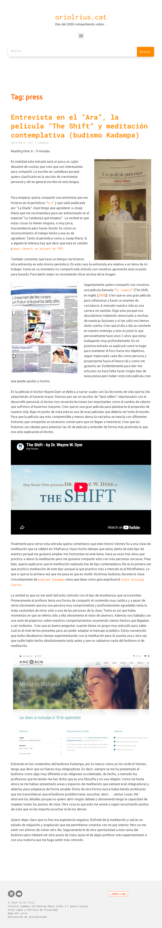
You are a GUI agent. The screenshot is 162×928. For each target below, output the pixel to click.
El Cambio (124, 290)
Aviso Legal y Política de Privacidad (33, 910)
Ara (50, 203)
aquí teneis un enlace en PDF (38, 248)
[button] (81, 35)
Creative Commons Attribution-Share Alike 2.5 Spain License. (48, 906)
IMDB (101, 295)
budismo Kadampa (51, 579)
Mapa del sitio (17, 913)
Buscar (145, 51)
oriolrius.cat (81, 17)
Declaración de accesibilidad (27, 917)
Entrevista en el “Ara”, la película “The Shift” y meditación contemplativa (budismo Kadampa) (79, 125)
